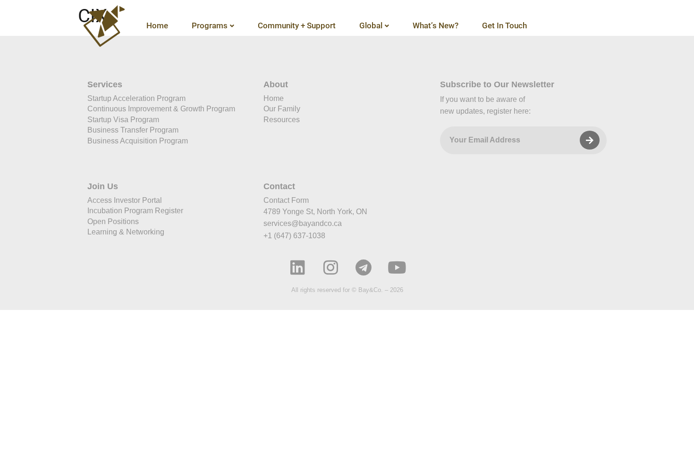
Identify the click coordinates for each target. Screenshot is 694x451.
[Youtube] (396, 267)
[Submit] (590, 140)
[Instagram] (330, 267)
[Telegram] (363, 267)
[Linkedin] (297, 267)
